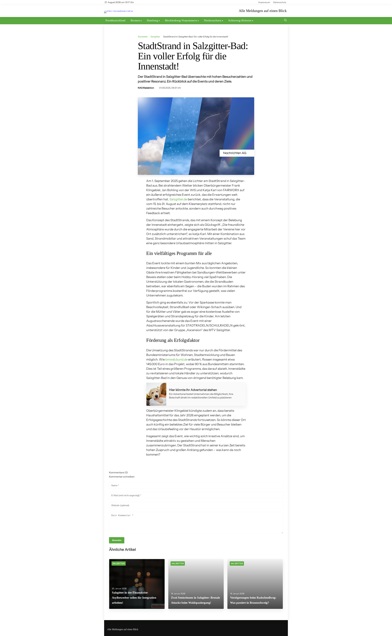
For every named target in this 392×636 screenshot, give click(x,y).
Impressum (264, 2)
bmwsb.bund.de (176, 359)
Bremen (135, 20)
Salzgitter (155, 36)
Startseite (142, 36)
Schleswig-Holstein (239, 20)
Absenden (116, 540)
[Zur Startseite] (118, 10)
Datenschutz (279, 2)
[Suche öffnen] (285, 20)
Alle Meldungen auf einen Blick (263, 11)
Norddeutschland (115, 20)
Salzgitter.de (178, 199)
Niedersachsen (212, 20)
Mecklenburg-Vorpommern (181, 20)
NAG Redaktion (146, 87)
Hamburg (152, 20)
